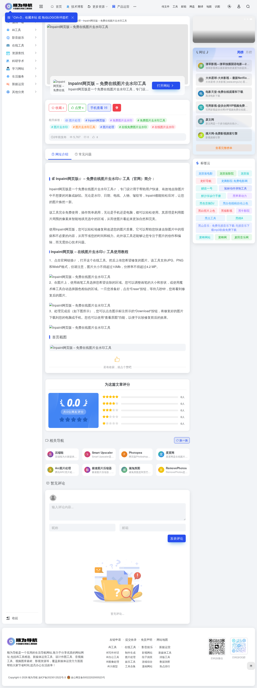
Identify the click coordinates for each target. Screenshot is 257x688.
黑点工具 (210, 218)
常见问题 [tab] (85, 154)
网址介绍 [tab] (61, 154)
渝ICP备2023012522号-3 (52, 677)
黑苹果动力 (240, 196)
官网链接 (67, 260)
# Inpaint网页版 (95, 120)
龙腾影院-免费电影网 (234, 181)
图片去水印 (110, 178)
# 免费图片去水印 (121, 120)
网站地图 (162, 639)
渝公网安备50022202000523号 (87, 677)
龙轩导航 (205, 181)
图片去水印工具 (102, 189)
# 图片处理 (107, 127)
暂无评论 (58, 483)
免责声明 (146, 639)
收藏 (59, 107)
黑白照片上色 (206, 211)
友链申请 (115, 639)
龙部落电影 (206, 173)
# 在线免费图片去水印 (133, 127)
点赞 (79, 107)
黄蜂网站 (204, 237)
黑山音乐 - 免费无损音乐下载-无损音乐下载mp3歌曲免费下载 (224, 227)
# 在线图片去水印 (163, 127)
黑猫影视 (226, 211)
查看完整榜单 (223, 148)
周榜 (240, 52)
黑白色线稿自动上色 (235, 203)
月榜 (249, 52)
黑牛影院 (244, 211)
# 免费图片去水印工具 (151, 120)
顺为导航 (33, 677)
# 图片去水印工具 (84, 127)
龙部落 (245, 173)
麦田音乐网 (242, 237)
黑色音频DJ (207, 203)
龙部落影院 (227, 173)
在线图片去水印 (90, 251)
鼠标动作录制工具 (235, 188)
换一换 (183, 440)
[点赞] (117, 358)
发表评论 (176, 538)
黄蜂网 (222, 237)
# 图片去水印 (59, 127)
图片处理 (74, 120)
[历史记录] (229, 6)
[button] (245, 19)
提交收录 (131, 639)
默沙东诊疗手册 (211, 196)
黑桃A (239, 218)
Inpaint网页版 (67, 178)
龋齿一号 (206, 188)
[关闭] (72, 17)
